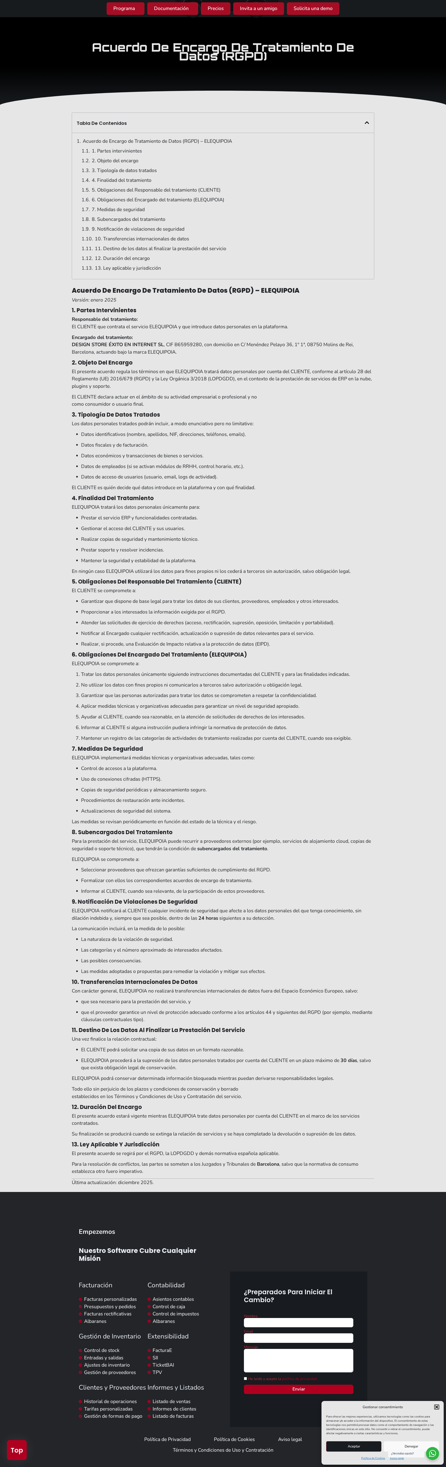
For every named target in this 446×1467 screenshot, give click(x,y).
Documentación (171, 8)
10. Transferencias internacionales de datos (142, 239)
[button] (436, 1407)
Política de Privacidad (167, 1439)
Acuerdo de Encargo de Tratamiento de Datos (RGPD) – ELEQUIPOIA (157, 141)
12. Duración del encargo (122, 258)
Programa (124, 8)
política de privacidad (299, 1378)
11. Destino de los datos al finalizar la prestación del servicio (160, 248)
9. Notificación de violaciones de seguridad (138, 229)
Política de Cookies (373, 1458)
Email (248, 1331)
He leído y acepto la (282, 1378)
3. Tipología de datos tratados (124, 170)
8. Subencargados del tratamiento (128, 219)
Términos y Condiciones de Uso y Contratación (223, 1450)
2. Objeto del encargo (115, 160)
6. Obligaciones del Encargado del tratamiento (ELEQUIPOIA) (158, 199)
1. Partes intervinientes (117, 151)
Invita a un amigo (258, 8)
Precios (216, 8)
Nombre (251, 1316)
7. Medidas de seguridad (118, 209)
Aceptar (354, 1446)
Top (17, 1450)
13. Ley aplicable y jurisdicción (128, 268)
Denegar (411, 1446)
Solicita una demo (313, 8)
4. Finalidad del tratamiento (121, 180)
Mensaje (251, 1347)
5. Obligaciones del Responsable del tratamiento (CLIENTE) (156, 190)
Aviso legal (397, 1458)
